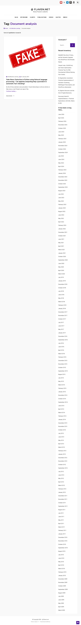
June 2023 (61, 197)
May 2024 (61, 163)
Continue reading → (11, 91)
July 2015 (61, 378)
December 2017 (62, 312)
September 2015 (63, 371)
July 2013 (61, 433)
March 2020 (61, 274)
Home (6, 28)
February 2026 (62, 121)
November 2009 (62, 582)
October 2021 (62, 236)
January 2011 (62, 534)
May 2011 (61, 520)
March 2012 (61, 485)
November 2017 (62, 315)
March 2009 (61, 610)
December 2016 (62, 336)
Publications (42, 17)
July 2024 (61, 156)
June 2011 (61, 516)
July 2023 (61, 194)
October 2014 (62, 398)
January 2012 (62, 492)
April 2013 (61, 444)
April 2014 (61, 409)
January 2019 (62, 281)
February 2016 (62, 357)
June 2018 (61, 294)
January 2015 (62, 391)
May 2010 (61, 561)
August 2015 (61, 374)
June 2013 (61, 437)
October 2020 (62, 256)
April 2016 (61, 350)
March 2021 (61, 249)
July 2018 (61, 291)
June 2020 (61, 263)
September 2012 (63, 468)
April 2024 (61, 166)
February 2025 (62, 138)
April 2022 (61, 222)
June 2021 (61, 239)
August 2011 (61, 509)
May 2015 (61, 381)
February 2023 (62, 204)
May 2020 (61, 267)
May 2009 (61, 603)
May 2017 (61, 329)
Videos (51, 17)
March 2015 (61, 385)
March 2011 (61, 527)
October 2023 (62, 184)
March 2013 (61, 447)
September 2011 (63, 506)
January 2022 (62, 229)
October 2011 (62, 502)
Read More (9, 95)
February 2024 (62, 170)
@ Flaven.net (40, 9)
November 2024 (62, 145)
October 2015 (62, 367)
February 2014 (62, 416)
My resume (24, 17)
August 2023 (61, 190)
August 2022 (61, 211)
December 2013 (62, 423)
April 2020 (61, 270)
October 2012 (62, 464)
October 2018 (62, 288)
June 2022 (61, 215)
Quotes (58, 17)
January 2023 (62, 208)
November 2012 (62, 461)
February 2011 (62, 530)
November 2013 (62, 426)
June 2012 (61, 475)
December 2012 (62, 457)
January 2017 (62, 333)
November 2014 (62, 395)
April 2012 (61, 482)
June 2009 (61, 600)
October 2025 (62, 128)
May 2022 (61, 218)
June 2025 (61, 132)
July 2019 (61, 277)
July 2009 (61, 596)
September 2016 (63, 340)
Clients (32, 17)
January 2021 (62, 253)
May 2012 (61, 478)
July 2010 (61, 554)
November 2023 (62, 180)
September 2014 (63, 402)
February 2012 (62, 489)
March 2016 (61, 353)
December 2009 (62, 579)
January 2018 (62, 308)
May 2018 (61, 298)
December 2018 (62, 284)
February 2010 (62, 572)
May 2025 (61, 135)
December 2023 (62, 177)
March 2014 (61, 412)
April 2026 (61, 118)
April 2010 (61, 565)
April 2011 (61, 523)
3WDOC (65, 17)
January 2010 (62, 575)
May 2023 (61, 201)
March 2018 (61, 301)
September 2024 (63, 152)
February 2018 (62, 305)
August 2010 (61, 551)
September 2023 (63, 187)
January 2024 (62, 173)
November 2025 (62, 125)
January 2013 (62, 454)
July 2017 (61, 322)
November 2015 (62, 364)
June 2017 (61, 326)
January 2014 (62, 419)
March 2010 (61, 568)
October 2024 (62, 149)
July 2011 (61, 513)
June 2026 (61, 114)
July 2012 (61, 471)
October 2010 (62, 544)
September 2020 (63, 260)
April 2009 (61, 607)
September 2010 (63, 548)
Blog (16, 17)
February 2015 (62, 388)
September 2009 (63, 589)
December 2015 (62, 360)
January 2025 (62, 142)
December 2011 (62, 496)
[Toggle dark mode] (78, 2)
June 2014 (61, 405)
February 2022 (62, 225)
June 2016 (61, 346)
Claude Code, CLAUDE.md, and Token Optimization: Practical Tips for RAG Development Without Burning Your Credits (66, 70)
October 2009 (62, 586)
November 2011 (62, 499)
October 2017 (62, 319)
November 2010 (62, 541)
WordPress (47, 621)
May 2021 (61, 242)
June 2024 (61, 159)
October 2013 (62, 430)
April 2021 (61, 246)
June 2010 (61, 558)
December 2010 (62, 537)
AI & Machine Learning (14, 28)
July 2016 (61, 343)
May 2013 (61, 440)
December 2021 (62, 232)
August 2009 (61, 593)
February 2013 (62, 450)
